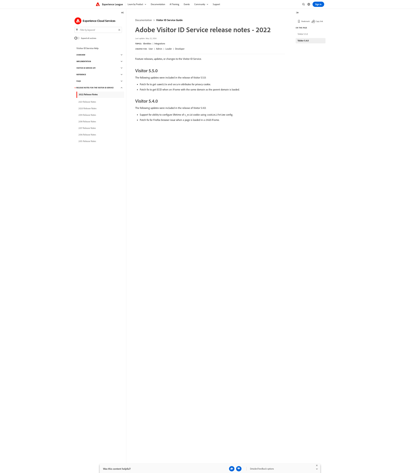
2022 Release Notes (88, 94)
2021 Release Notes (87, 101)
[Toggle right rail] (297, 13)
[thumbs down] (239, 468)
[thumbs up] (231, 468)
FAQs (78, 81)
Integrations (159, 43)
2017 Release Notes (87, 128)
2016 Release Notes (87, 134)
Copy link (319, 21)
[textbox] (98, 30)
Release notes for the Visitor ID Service (95, 88)
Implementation (83, 61)
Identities (147, 43)
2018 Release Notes (87, 121)
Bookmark (305, 21)
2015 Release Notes (87, 141)
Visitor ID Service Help (87, 48)
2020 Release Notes (87, 108)
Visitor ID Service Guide (169, 20)
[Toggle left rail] (122, 13)
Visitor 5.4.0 (303, 40)
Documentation (143, 20)
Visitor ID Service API (85, 68)
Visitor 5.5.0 (303, 34)
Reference (81, 74)
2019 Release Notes (87, 114)
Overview (80, 55)
